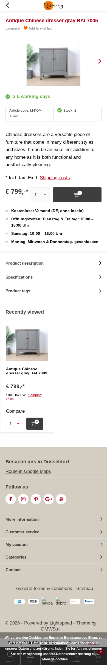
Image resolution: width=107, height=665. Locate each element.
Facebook (10, 499)
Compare (12, 28)
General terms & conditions (44, 588)
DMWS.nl (51, 629)
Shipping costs (55, 177)
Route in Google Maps (28, 471)
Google (48, 499)
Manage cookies (55, 659)
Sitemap (84, 588)
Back (7, 5)
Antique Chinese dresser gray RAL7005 (26, 371)
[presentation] (96, 61)
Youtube (61, 499)
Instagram (23, 499)
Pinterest (36, 499)
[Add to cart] (77, 194)
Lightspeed (61, 623)
